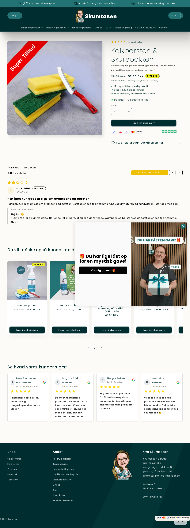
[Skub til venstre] (88, 348)
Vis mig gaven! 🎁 (103, 270)
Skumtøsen (13, 519)
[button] (15, 15)
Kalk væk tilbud (69, 305)
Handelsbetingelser (63, 469)
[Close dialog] (183, 226)
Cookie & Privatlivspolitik (66, 474)
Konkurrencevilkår (62, 479)
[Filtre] (172, 172)
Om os (56, 484)
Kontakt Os (59, 495)
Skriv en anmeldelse (149, 172)
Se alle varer (14, 458)
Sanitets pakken (27, 305)
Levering (131, 80)
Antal (113, 105)
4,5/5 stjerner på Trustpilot (39, 3)
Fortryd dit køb (62, 458)
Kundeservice (60, 464)
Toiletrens (13, 479)
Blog (55, 490)
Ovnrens (12, 469)
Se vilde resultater (63, 500)
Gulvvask (12, 474)
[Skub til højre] (101, 348)
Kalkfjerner (13, 464)
